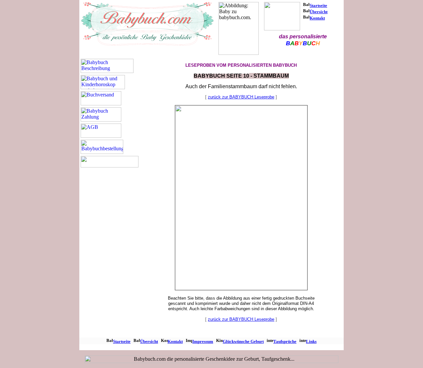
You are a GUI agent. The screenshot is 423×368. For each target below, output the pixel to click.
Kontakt (317, 18)
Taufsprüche (284, 341)
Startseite (318, 5)
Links (311, 341)
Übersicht (318, 11)
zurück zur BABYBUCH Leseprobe (241, 96)
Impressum (202, 341)
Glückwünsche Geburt (243, 341)
